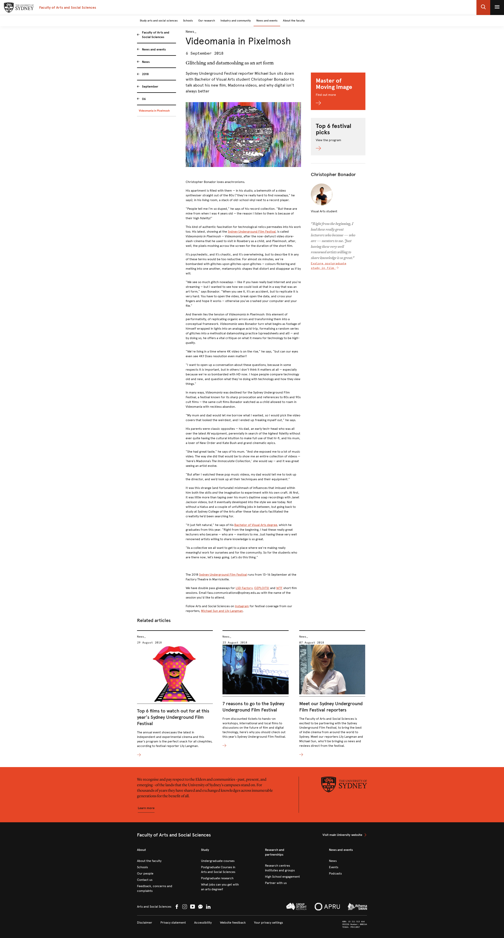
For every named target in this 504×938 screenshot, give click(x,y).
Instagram (242, 606)
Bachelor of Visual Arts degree (255, 525)
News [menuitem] (146, 62)
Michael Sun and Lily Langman (222, 611)
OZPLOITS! (261, 588)
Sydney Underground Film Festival (251, 231)
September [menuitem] (150, 86)
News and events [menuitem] (154, 49)
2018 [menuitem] (145, 74)
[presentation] (175, 693)
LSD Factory (244, 588)
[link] (344, 835)
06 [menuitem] (144, 99)
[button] (483, 7)
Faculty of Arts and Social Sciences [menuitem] (155, 35)
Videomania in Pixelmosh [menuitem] (154, 110)
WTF (279, 588)
